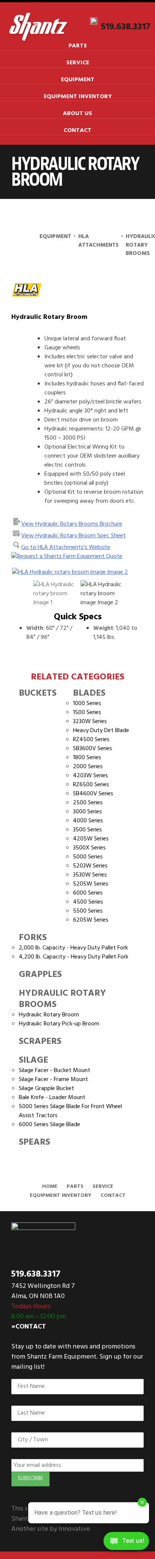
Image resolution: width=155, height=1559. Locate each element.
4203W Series (90, 776)
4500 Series (88, 902)
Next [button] (125, 572)
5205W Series (90, 884)
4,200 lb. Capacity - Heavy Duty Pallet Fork (73, 957)
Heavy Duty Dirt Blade (101, 731)
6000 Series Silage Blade (49, 1125)
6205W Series (90, 920)
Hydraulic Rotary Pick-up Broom (59, 1024)
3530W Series (90, 875)
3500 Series (87, 830)
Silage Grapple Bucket (46, 1088)
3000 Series (87, 812)
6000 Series (88, 893)
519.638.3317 (125, 27)
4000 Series (88, 821)
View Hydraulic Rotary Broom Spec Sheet (73, 536)
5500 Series (88, 911)
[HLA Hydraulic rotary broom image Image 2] (77, 572)
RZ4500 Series (91, 740)
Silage (33, 1060)
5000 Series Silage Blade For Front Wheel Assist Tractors (70, 1111)
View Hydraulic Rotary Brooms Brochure (71, 524)
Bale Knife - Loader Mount (52, 1098)
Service (77, 62)
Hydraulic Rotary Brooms (62, 999)
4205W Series (91, 839)
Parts (77, 45)
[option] (77, 572)
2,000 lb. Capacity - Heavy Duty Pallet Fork (73, 948)
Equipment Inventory (78, 96)
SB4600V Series (93, 794)
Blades (89, 693)
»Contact (28, 1326)
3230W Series (90, 721)
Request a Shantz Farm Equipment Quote (69, 556)
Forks (33, 938)
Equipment (77, 79)
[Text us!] (126, 1543)
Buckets (37, 693)
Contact (77, 130)
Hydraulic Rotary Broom (49, 1015)
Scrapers (40, 1041)
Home (50, 1186)
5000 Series (88, 857)
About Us (77, 113)
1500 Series (87, 712)
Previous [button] (22, 572)
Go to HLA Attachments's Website (65, 547)
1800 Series (87, 758)
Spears (34, 1142)
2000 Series (88, 767)
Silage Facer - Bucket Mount (54, 1070)
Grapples (40, 975)
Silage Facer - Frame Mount (53, 1079)
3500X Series (89, 848)
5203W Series (90, 866)
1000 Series (87, 703)
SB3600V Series (92, 749)
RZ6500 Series (91, 785)
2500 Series (88, 803)
